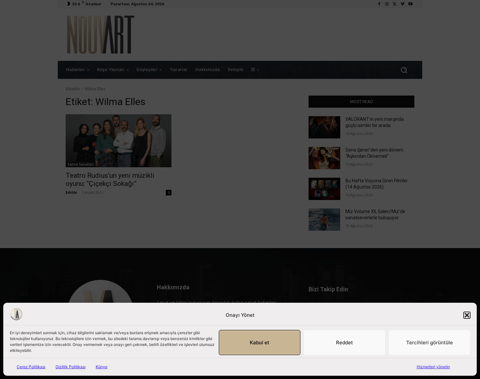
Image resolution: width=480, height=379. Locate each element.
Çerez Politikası (31, 366)
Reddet (344, 342)
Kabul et (259, 342)
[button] (467, 315)
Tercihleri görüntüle (429, 342)
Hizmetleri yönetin (433, 366)
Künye (101, 366)
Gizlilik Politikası (71, 366)
